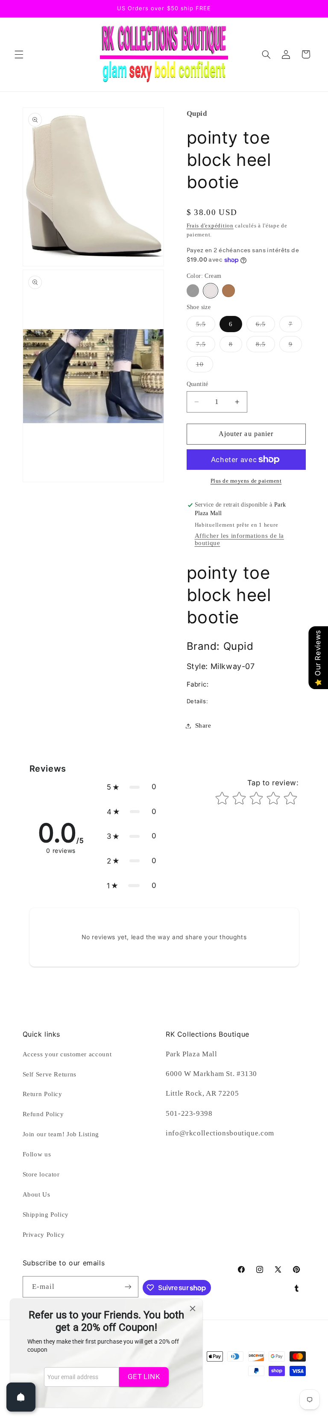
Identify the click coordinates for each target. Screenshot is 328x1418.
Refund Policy (43, 1114)
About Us (36, 1194)
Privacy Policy (44, 1234)
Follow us (37, 1154)
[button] (19, 54)
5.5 (205, 326)
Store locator (41, 1174)
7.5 (205, 346)
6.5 (265, 326)
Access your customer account (67, 1054)
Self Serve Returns (49, 1074)
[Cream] (210, 290)
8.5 (265, 346)
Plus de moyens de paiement (246, 481)
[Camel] (228, 290)
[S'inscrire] (128, 1286)
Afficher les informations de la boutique (239, 539)
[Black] (193, 290)
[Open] (20, 1397)
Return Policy (42, 1094)
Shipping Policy (46, 1214)
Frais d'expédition (210, 226)
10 (204, 366)
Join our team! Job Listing (61, 1134)
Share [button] (203, 725)
